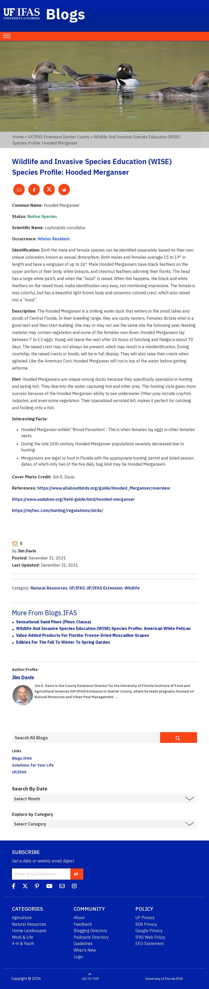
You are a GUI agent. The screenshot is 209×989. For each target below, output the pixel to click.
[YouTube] (49, 887)
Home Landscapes (29, 930)
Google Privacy (149, 930)
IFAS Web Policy (150, 937)
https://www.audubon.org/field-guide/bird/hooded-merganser (73, 499)
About (79, 917)
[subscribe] (76, 873)
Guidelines (83, 943)
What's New (85, 950)
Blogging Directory (90, 930)
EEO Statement (149, 943)
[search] (178, 737)
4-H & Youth (23, 943)
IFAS (179, 979)
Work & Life (22, 937)
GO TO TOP (90, 979)
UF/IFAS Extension (105, 588)
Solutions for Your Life (33, 764)
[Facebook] (13, 887)
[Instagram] (74, 887)
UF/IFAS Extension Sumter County (59, 136)
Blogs (65, 13)
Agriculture (22, 917)
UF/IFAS (77, 588)
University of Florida (160, 979)
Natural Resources (49, 588)
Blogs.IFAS (22, 758)
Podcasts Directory (91, 937)
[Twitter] (25, 887)
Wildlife (132, 588)
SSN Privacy (146, 924)
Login (78, 956)
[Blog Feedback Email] (62, 887)
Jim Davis (23, 677)
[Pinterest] (37, 887)
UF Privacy (145, 917)
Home (18, 136)
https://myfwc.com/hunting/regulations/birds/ (57, 510)
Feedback (83, 924)
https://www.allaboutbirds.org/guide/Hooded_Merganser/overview (103, 488)
